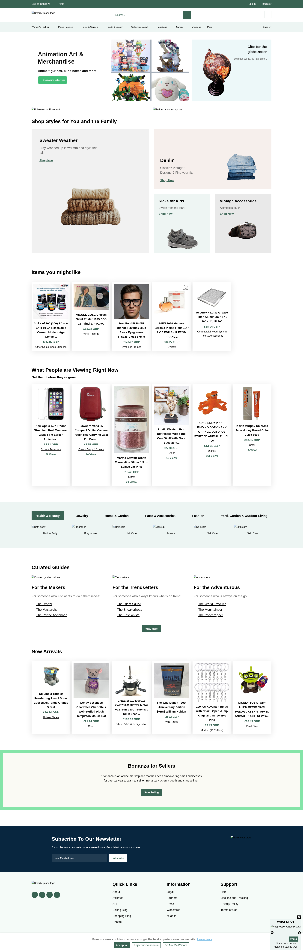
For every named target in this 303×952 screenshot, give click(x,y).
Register (266, 4)
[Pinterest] (49, 895)
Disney (212, 451)
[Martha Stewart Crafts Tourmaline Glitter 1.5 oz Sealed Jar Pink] (131, 435)
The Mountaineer (210, 609)
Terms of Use (229, 910)
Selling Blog (120, 910)
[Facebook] (35, 895)
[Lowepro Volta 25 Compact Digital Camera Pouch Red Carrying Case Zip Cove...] (91, 435)
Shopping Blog (122, 916)
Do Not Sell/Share (176, 945)
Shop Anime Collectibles (54, 80)
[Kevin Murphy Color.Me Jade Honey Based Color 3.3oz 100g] (252, 435)
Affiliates (118, 897)
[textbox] (147, 15)
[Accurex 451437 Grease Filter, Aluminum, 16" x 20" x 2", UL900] (212, 316)
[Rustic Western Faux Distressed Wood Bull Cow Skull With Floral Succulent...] (171, 435)
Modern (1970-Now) (212, 730)
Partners (172, 897)
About (116, 891)
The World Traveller (212, 604)
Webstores (173, 910)
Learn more (204, 939)
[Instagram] (57, 895)
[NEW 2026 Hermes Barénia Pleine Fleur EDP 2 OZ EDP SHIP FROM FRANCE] (171, 316)
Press (170, 903)
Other (172, 453)
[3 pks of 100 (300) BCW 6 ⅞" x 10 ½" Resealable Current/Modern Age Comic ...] (51, 316)
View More (151, 628)
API (115, 903)
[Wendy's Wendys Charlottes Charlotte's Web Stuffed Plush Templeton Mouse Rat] (91, 697)
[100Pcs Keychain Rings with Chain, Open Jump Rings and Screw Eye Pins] (212, 697)
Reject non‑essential (146, 945)
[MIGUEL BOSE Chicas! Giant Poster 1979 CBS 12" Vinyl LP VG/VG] (91, 316)
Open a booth (168, 780)
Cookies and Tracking (234, 897)
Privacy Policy (229, 903)
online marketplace (133, 776)
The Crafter (44, 604)
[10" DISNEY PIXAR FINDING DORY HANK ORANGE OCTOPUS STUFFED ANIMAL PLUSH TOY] (212, 435)
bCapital (172, 916)
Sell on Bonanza (41, 4)
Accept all (122, 945)
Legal (170, 891)
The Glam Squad (129, 604)
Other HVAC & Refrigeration (131, 724)
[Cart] (267, 14)
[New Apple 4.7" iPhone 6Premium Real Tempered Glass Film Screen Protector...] (51, 435)
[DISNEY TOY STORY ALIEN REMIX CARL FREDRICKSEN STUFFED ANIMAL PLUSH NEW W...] (252, 697)
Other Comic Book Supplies (50, 347)
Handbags (162, 27)
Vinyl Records (91, 333)
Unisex (172, 347)
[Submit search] (187, 15)
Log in (252, 4)
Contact (117, 922)
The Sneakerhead (129, 609)
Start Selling (151, 792)
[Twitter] (42, 895)
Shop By (267, 27)
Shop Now (46, 160)
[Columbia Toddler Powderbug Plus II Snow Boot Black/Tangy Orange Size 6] (51, 697)
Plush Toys (252, 726)
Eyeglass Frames (131, 347)
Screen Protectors (51, 449)
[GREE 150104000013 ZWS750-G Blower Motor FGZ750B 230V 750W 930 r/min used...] (131, 697)
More (209, 27)
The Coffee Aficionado (51, 615)
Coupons (196, 27)
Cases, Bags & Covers (91, 449)
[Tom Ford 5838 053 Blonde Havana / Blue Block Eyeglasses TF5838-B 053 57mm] (131, 316)
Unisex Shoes (51, 717)
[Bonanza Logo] (43, 13)
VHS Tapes (171, 721)
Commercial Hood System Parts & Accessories (212, 333)
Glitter (131, 477)
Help (61, 4)
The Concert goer (210, 615)
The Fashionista (128, 615)
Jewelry (179, 27)
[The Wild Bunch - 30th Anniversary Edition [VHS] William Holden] (171, 697)
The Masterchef (47, 609)
